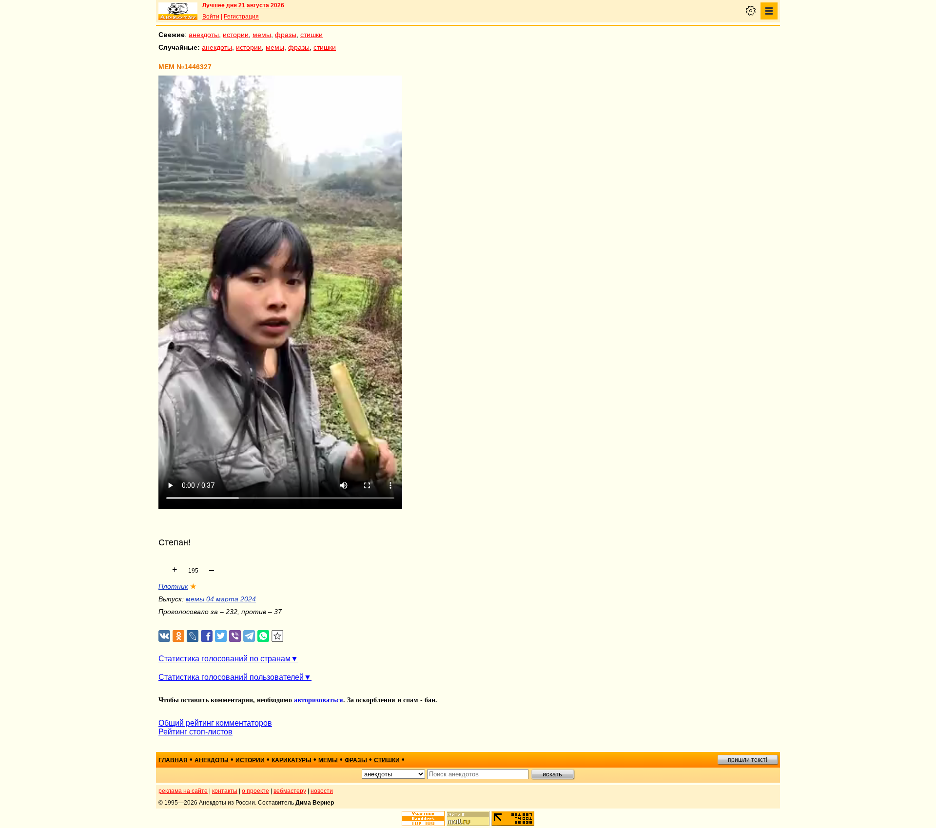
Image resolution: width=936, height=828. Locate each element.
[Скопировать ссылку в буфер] (278, 636)
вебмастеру (289, 791)
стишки (311, 35)
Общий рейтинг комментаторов (215, 723)
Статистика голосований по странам (224, 659)
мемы (262, 35)
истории (236, 35)
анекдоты (204, 35)
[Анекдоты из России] (177, 11)
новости (322, 791)
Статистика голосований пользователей (231, 677)
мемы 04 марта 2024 (221, 599)
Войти (210, 16)
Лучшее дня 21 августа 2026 (243, 5)
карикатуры (292, 760)
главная (173, 760)
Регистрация (241, 16)
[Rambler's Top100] (423, 818)
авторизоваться (318, 700)
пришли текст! (747, 759)
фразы (285, 35)
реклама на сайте (183, 791)
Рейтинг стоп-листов (195, 732)
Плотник (173, 586)
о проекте (255, 791)
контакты (224, 791)
